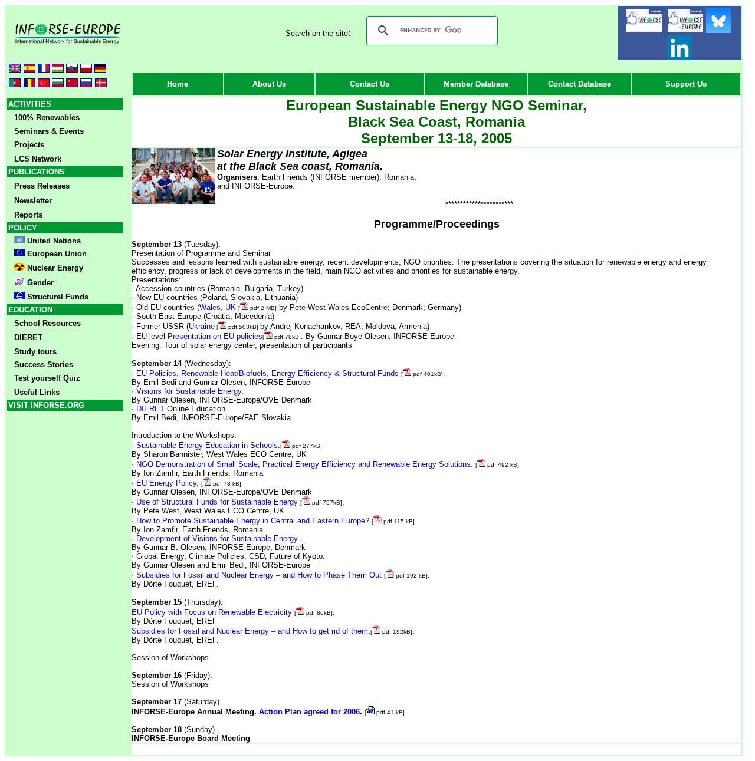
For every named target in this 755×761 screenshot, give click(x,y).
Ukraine (202, 326)
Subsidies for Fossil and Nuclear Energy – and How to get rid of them (250, 631)
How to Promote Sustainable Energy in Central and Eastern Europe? (252, 520)
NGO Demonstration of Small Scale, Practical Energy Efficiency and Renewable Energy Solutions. (304, 464)
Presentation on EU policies (215, 336)
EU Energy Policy (166, 483)
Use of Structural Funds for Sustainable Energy (217, 502)
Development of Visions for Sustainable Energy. (218, 538)
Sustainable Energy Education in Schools (207, 445)
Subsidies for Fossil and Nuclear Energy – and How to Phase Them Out (259, 575)
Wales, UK (218, 307)
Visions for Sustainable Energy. (190, 391)
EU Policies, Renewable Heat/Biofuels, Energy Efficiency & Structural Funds (267, 373)
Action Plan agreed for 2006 (309, 711)
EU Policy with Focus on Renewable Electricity (213, 612)
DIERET (150, 408)
